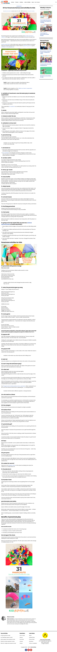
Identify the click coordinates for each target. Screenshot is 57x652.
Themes (16, 2)
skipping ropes (12, 465)
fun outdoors (12, 106)
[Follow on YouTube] (31, 650)
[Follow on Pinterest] (28, 650)
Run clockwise (5, 152)
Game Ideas (19, 6)
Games (12, 2)
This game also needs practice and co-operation (14, 386)
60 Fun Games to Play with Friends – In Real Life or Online (45, 52)
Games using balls (5, 44)
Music (33, 2)
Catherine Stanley (31, 11)
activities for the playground (7, 47)
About (38, 2)
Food (36, 2)
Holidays (21, 2)
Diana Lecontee (8, 11)
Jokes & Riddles (27, 2)
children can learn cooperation (25, 88)
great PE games (27, 45)
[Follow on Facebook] (26, 650)
